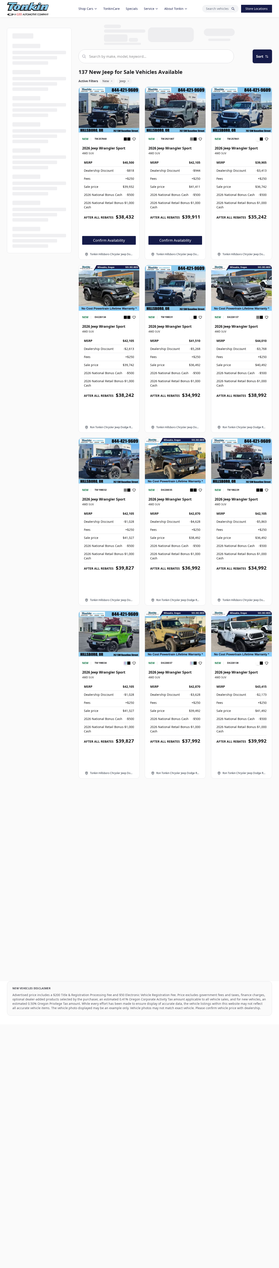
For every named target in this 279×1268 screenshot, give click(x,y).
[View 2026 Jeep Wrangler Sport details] (109, 109)
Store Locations (256, 9)
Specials (132, 9)
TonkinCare (111, 9)
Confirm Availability (109, 240)
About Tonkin (174, 9)
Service (149, 9)
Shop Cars (85, 9)
